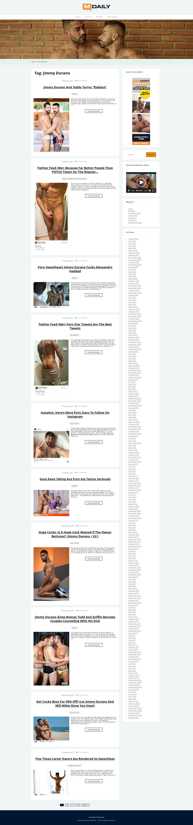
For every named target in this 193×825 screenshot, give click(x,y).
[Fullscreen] (153, 190)
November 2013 (134, 570)
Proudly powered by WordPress (87, 820)
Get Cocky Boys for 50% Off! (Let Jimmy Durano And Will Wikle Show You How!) (75, 703)
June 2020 (132, 413)
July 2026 (132, 241)
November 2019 (134, 429)
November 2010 (134, 654)
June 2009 (132, 694)
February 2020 (134, 422)
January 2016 (133, 509)
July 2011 (131, 636)
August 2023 (133, 323)
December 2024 (134, 286)
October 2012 (133, 600)
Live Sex (78, 17)
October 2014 (133, 544)
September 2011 (134, 631)
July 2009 (132, 692)
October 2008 (134, 713)
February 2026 (134, 253)
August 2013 (133, 577)
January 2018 (133, 455)
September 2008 (135, 715)
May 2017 (132, 471)
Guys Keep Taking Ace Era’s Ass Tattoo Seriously (75, 479)
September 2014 (134, 546)
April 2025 (132, 276)
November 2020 (134, 401)
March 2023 (132, 335)
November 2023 (134, 316)
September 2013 (134, 575)
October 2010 (133, 657)
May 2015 (132, 528)
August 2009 (133, 690)
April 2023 (132, 333)
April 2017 (132, 474)
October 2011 (133, 629)
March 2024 (133, 307)
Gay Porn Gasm (134, 213)
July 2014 (131, 551)
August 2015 (133, 521)
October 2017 (133, 460)
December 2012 (134, 596)
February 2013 (133, 591)
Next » (85, 805)
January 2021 (133, 396)
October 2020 (133, 403)
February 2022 (134, 366)
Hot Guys (88, 17)
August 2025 (133, 267)
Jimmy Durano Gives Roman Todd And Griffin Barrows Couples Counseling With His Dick (75, 619)
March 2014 (132, 561)
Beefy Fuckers (112, 17)
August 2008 (133, 718)
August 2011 (133, 633)
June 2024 (132, 300)
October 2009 (133, 685)
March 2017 (132, 476)
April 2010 (132, 671)
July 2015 (131, 523)
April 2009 (132, 699)
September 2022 (135, 349)
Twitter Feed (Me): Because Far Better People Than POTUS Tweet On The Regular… (75, 170)
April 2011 (131, 643)
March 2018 (132, 450)
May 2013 (132, 584)
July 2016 (131, 495)
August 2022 (133, 352)
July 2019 (131, 438)
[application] (141, 182)
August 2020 (133, 408)
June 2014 (132, 553)
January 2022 (133, 368)
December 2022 (134, 342)
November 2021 (134, 373)
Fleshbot (131, 211)
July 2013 (131, 579)
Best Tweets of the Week (74, 179)
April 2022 (132, 361)
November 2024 (134, 288)
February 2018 (134, 453)
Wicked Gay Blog (135, 223)
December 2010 (134, 652)
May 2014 (132, 556)
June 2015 (132, 525)
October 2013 (133, 572)
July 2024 (132, 298)
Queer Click (132, 216)
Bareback (99, 17)
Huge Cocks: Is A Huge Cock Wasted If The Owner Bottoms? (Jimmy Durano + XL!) (75, 534)
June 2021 (132, 384)
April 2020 (132, 417)
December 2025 (134, 258)
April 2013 (132, 586)
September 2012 (134, 603)
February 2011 (133, 647)
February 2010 (134, 676)
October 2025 (133, 262)
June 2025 (132, 272)
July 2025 (131, 269)
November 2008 (135, 711)
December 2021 (134, 370)
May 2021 (132, 387)
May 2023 (132, 330)
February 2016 (133, 507)
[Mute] (150, 190)
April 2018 (132, 448)
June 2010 (132, 666)
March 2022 (132, 363)
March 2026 (132, 251)
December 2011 (134, 624)
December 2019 (134, 427)
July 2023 (132, 326)
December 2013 (134, 568)
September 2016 (134, 490)
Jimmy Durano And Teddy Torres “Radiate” (75, 87)
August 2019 (133, 436)
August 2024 (133, 295)
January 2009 (133, 706)
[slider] (139, 190)
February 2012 (133, 619)
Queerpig (132, 218)
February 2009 (134, 704)
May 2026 (132, 246)
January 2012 (133, 622)
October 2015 (133, 516)
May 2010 (132, 668)
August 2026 (133, 239)
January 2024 (133, 312)
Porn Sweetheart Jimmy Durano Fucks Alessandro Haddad (75, 269)
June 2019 (132, 441)
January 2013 (133, 593)
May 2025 (132, 274)
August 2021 (133, 380)
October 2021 (133, 375)
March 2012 (132, 617)
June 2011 (132, 638)
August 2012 (133, 605)
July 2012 (131, 607)
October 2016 (133, 488)
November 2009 (134, 683)
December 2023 (134, 314)
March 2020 (133, 420)
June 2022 (132, 356)
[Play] (129, 190)
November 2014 (134, 542)
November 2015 (134, 514)
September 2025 (134, 265)
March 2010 (132, 673)
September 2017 (134, 462)
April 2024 (132, 305)
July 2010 (132, 664)
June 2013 (132, 582)
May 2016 (132, 499)
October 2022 (133, 347)
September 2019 (134, 434)
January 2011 (133, 650)
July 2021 (131, 382)
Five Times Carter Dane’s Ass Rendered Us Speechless (75, 759)
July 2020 (132, 410)
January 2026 (133, 255)
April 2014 (132, 558)
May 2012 (132, 612)
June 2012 (132, 610)
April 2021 (132, 389)
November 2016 (134, 485)
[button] (141, 182)
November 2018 (134, 443)
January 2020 (133, 424)
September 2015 (134, 518)
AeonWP (112, 820)
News (74, 94)
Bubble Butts (74, 766)
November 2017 (134, 457)
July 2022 (132, 354)
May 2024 (132, 302)
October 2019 (133, 431)
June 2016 (132, 497)
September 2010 (135, 659)
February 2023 (134, 337)
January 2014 (133, 565)
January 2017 (133, 481)
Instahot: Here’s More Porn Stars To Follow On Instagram (75, 414)
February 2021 (133, 394)
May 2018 (132, 445)
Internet (74, 335)
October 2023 (133, 319)
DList (130, 209)
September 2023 (135, 321)
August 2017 (133, 464)
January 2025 (133, 283)
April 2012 (132, 614)
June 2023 (132, 328)
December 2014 (134, 539)
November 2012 (134, 598)
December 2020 (134, 399)
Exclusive (74, 712)
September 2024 (135, 293)
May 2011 (131, 640)
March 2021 (132, 391)
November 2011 (134, 626)
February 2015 (133, 535)
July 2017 (131, 467)
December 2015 (134, 511)
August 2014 (133, 549)
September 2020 (135, 406)
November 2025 (134, 260)
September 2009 (135, 687)
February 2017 (133, 478)
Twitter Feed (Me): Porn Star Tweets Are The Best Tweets (75, 326)
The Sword (132, 220)
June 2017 (132, 469)
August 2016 (133, 492)
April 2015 (132, 530)
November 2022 (134, 345)
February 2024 (134, 309)
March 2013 (132, 589)
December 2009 (134, 680)
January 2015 (133, 537)
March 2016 (132, 504)
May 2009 (132, 697)
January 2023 (133, 340)
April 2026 (132, 248)
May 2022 (132, 359)
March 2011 (132, 645)
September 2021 (134, 377)
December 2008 (135, 708)
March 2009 (133, 701)
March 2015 (132, 532)
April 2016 (132, 502)
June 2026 (132, 244)
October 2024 (133, 291)
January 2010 (133, 678)
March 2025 (132, 279)
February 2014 (133, 563)
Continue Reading (94, 111)
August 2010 (133, 661)
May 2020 (132, 415)
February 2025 (133, 281)
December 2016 (134, 483)
